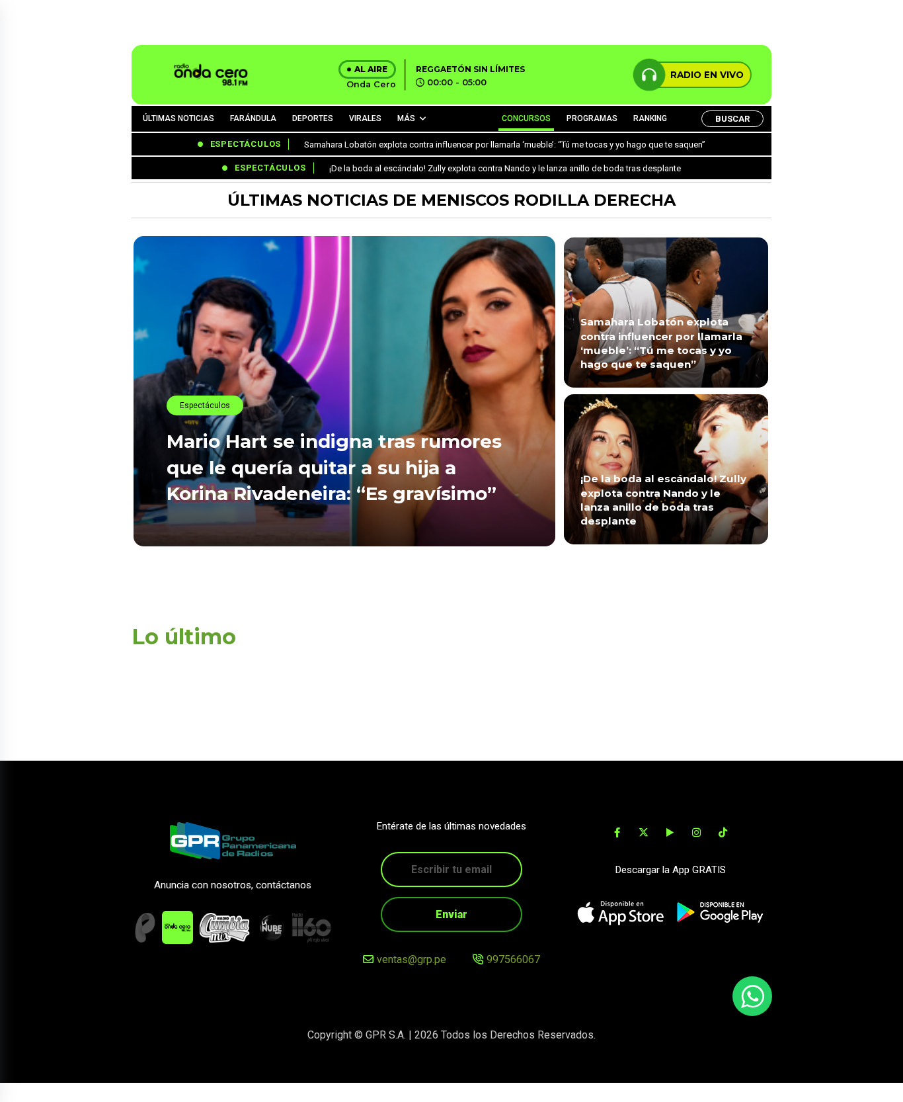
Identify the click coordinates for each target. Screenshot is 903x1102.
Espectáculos (205, 405)
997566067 (513, 959)
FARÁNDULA (253, 118)
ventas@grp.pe (411, 959)
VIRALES (365, 118)
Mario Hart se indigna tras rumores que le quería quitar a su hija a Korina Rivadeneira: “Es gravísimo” (334, 467)
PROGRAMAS (592, 118)
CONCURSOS (526, 118)
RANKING (650, 118)
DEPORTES (312, 118)
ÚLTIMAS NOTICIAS (178, 118)
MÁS (406, 118)
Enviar (451, 914)
